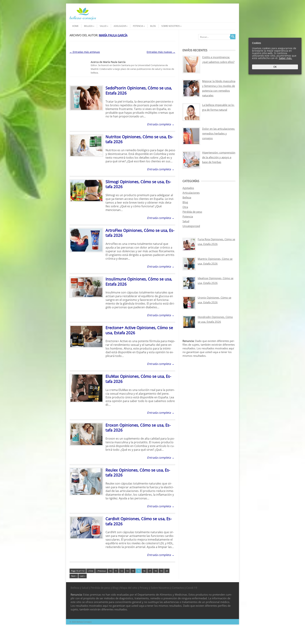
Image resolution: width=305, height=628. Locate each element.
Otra (185, 207)
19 (161, 570)
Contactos (178, 587)
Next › (73, 576)
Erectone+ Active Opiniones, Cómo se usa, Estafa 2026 (139, 330)
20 (167, 570)
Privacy (144, 587)
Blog (153, 25)
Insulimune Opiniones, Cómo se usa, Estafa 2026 (139, 281)
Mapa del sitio (128, 587)
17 (150, 570)
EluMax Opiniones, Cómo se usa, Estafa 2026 (138, 378)
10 (110, 570)
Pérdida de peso (192, 211)
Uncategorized (191, 226)
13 (127, 570)
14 (133, 570)
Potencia (138, 25)
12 (122, 570)
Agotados (188, 188)
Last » (82, 576)
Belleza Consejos (84, 621)
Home (75, 25)
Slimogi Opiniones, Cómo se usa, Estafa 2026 (138, 184)
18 (155, 570)
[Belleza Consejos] (83, 19)
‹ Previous (101, 570)
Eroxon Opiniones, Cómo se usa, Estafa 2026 (138, 427)
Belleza (88, 25)
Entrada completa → (160, 124)
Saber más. (285, 58)
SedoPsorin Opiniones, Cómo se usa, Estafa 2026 (139, 90)
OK (275, 67)
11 (116, 570)
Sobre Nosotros (170, 25)
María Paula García (113, 35)
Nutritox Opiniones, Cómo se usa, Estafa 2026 (139, 139)
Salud (103, 25)
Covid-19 (191, 587)
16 (144, 570)
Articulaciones (191, 192)
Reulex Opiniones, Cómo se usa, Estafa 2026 (138, 472)
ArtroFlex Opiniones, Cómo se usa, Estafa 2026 (140, 233)
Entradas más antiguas (85, 52)
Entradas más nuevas (161, 52)
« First (90, 570)
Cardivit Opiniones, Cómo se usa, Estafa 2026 (139, 521)
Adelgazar (120, 25)
